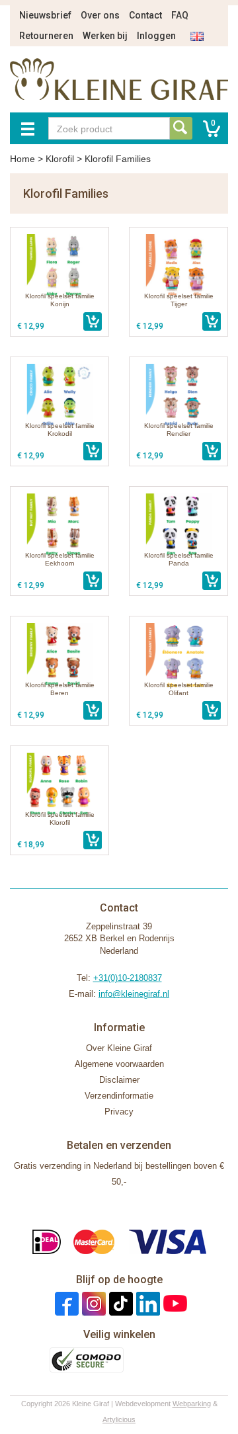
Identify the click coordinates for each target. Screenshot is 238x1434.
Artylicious (119, 1419)
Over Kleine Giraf (119, 1048)
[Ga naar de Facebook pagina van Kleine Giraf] (65, 1303)
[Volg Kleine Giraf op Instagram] (92, 1303)
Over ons (100, 15)
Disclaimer (119, 1080)
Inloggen (156, 35)
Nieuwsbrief (45, 15)
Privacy (119, 1112)
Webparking (192, 1404)
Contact (145, 15)
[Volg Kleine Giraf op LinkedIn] (146, 1303)
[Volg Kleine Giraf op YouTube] (173, 1303)
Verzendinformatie (119, 1096)
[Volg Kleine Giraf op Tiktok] (119, 1303)
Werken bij (105, 35)
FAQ (179, 15)
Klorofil (60, 158)
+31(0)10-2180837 (127, 978)
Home (22, 158)
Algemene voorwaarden (119, 1064)
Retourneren (46, 35)
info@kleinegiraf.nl (134, 994)
